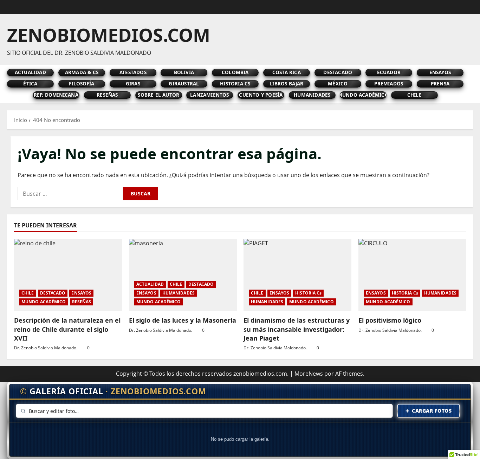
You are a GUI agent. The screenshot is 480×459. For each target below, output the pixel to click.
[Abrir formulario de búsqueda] (471, 83)
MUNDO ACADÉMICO (363, 94)
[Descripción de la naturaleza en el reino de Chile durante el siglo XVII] (68, 275)
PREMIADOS (389, 83)
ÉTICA (31, 83)
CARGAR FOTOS (429, 411)
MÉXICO (338, 83)
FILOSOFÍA (81, 83)
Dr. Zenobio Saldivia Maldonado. (45, 348)
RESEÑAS (107, 94)
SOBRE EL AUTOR (158, 94)
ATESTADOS (133, 72)
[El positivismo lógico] (412, 275)
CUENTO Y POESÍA (261, 94)
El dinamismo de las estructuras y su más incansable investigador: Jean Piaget (297, 329)
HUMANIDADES (312, 94)
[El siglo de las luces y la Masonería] (183, 275)
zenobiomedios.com (108, 34)
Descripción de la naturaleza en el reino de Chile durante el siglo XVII (67, 329)
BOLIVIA (184, 72)
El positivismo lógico (389, 320)
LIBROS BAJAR (286, 83)
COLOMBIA (235, 72)
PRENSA (440, 83)
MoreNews (308, 373)
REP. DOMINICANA (56, 94)
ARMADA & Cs (81, 72)
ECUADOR (389, 72)
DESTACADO (337, 72)
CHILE (414, 94)
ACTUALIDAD (30, 72)
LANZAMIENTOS (209, 94)
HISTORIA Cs (235, 83)
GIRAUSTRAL (184, 83)
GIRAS (133, 83)
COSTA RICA (286, 72)
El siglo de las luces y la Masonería (182, 320)
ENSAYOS (440, 72)
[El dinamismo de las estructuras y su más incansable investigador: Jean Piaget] (297, 275)
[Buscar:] (70, 193)
